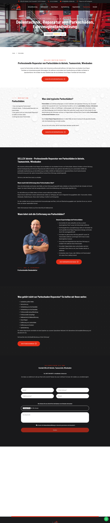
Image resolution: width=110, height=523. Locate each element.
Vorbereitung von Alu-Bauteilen (29, 307)
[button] (55, 34)
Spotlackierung (25, 327)
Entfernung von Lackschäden (28, 322)
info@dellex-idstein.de (60, 373)
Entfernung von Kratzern (27, 325)
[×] (106, 519)
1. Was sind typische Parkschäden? (21, 106)
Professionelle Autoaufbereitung (29, 312)
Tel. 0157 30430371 (49, 373)
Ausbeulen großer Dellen (27, 301)
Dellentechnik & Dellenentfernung (29, 317)
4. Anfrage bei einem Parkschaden (21, 116)
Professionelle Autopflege (28, 314)
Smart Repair (24, 320)
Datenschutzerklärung (49, 425)
